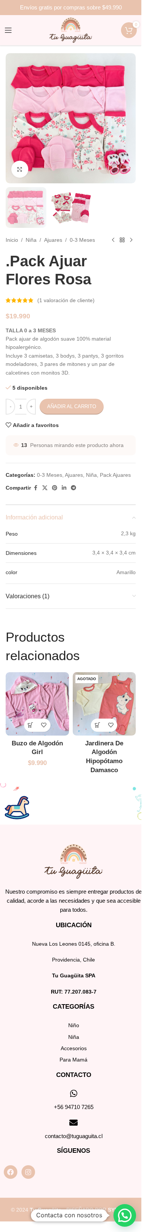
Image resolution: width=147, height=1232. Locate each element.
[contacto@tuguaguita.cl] (73, 1122)
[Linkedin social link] (64, 488)
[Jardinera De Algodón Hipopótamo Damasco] (104, 704)
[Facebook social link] (35, 488)
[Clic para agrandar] (19, 169)
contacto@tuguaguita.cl (74, 1136)
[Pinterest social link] (55, 488)
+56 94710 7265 (73, 1107)
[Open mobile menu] (8, 30)
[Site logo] (71, 30)
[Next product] (131, 239)
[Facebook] (10, 1172)
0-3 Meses (82, 240)
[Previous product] (113, 239)
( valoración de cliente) (66, 300)
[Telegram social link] (73, 488)
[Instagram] (28, 1172)
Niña (31, 240)
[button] (124, 1215)
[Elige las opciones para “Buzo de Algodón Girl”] (30, 725)
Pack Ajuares (115, 475)
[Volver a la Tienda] (122, 239)
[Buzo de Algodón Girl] (37, 704)
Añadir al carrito (71, 406)
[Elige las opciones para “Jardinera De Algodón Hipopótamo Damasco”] (97, 725)
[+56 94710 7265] (73, 1093)
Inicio (12, 240)
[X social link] (45, 488)
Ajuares (53, 240)
